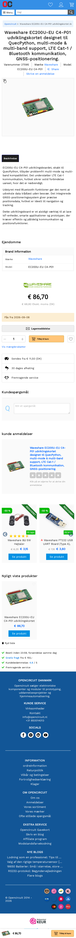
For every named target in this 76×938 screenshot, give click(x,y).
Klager (35, 784)
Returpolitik (35, 770)
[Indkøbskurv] (68, 5)
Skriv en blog (35, 834)
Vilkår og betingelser (35, 775)
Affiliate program (35, 839)
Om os (35, 797)
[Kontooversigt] (58, 5)
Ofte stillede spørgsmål (35, 816)
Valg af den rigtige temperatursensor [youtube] (35, 862)
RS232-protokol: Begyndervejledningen (35, 871)
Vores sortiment (35, 807)
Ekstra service (35, 824)
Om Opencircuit (35, 792)
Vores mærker (35, 811)
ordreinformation (35, 765)
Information (35, 760)
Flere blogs (35, 875)
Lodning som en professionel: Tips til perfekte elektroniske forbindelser (35, 857)
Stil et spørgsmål (25, 405)
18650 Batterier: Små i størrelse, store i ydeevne (35, 866)
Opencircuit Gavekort (35, 829)
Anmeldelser (35, 802)
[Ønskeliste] (47, 5)
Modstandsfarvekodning (34, 843)
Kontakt (35, 713)
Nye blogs (35, 852)
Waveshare (35, 258)
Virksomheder (35, 708)
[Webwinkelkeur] (38, 921)
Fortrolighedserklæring (35, 779)
